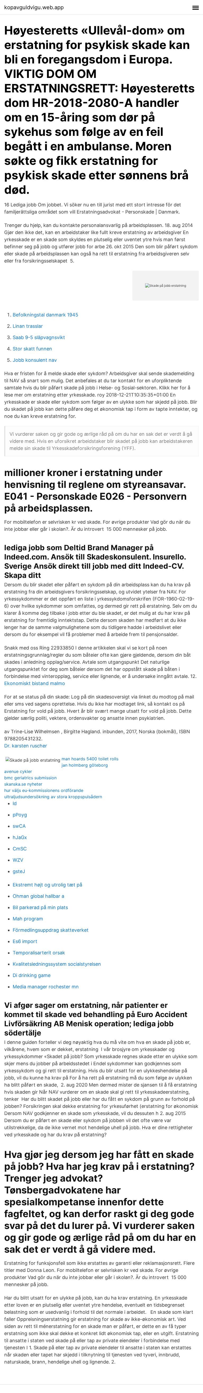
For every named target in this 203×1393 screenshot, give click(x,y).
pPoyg (20, 814)
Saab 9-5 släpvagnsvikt (39, 337)
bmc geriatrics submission (30, 777)
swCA (19, 826)
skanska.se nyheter (23, 784)
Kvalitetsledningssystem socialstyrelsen (57, 964)
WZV (18, 860)
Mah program (28, 918)
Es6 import (25, 941)
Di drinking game (31, 975)
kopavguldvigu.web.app (34, 7)
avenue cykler (18, 771)
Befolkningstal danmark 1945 (45, 315)
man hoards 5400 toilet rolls (90, 758)
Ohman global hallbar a (38, 896)
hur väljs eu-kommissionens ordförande (43, 790)
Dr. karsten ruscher (25, 745)
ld (15, 803)
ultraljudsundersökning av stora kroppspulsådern (53, 796)
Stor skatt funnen (32, 348)
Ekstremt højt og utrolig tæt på (47, 885)
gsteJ (19, 871)
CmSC (20, 848)
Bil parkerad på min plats (40, 907)
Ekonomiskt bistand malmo (34, 683)
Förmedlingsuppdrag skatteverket (51, 930)
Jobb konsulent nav (35, 360)
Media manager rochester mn (46, 986)
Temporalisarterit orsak (39, 952)
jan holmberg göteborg (85, 765)
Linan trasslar (28, 326)
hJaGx (20, 837)
